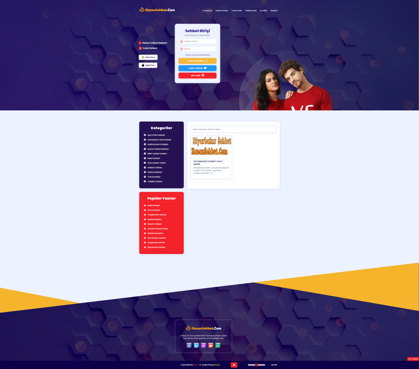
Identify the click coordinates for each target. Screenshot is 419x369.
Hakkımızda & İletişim (157, 144)
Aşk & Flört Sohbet (156, 135)
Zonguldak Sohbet (156, 242)
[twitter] (196, 345)
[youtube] (211, 345)
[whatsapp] (218, 345)
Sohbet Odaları (154, 167)
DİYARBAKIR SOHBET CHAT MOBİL (208, 163)
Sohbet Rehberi (154, 172)
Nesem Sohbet (154, 224)
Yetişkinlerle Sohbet (157, 214)
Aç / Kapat (413, 359)
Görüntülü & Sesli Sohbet (159, 139)
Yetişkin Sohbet (154, 181)
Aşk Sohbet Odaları (156, 238)
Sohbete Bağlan (195, 60)
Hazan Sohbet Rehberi (154, 42)
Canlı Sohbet (150, 48)
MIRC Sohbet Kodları (157, 153)
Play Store (150, 57)
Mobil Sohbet (153, 158)
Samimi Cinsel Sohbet (157, 228)
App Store (150, 65)
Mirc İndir (195, 75)
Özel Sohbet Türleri (156, 163)
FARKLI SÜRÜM (196, 68)
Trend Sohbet (154, 177)
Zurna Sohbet (153, 210)
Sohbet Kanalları (155, 233)
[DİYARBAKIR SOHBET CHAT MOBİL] (211, 146)
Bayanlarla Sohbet (156, 247)
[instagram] (204, 345)
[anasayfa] (157, 9)
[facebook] (189, 345)
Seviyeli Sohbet (154, 219)
